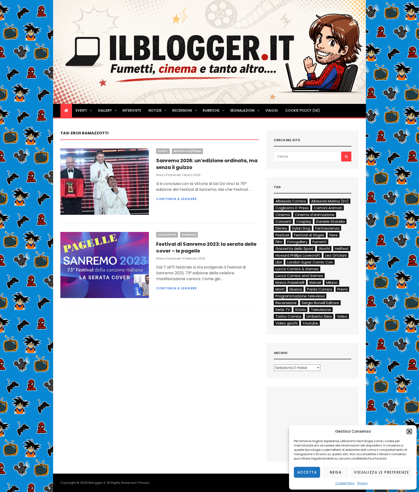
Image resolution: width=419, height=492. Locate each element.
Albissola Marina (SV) (330, 201)
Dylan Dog (301, 228)
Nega (335, 472)
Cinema (282, 214)
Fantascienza (327, 228)
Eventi (81, 110)
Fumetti (320, 241)
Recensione (286, 302)
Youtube (310, 323)
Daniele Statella (330, 221)
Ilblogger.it (97, 482)
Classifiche (167, 235)
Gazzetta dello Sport (294, 248)
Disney (281, 228)
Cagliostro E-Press (292, 207)
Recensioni (182, 110)
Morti (279, 289)
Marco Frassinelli (168, 175)
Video (342, 316)
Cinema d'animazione (314, 214)
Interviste (131, 110)
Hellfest (342, 248)
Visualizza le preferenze (381, 472)
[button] (409, 431)
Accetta (307, 472)
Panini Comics (319, 289)
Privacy (362, 483)
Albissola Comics (290, 201)
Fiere (333, 235)
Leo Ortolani (336, 255)
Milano (332, 282)
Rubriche (211, 110)
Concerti (283, 221)
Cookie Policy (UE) (302, 110)
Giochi (324, 248)
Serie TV (282, 309)
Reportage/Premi (187, 151)
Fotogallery (297, 241)
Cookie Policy (345, 483)
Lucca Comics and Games (299, 275)
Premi (342, 289)
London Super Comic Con (310, 262)
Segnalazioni (242, 110)
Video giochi (286, 323)
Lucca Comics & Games (297, 268)
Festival (282, 235)
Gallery (105, 110)
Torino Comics (288, 316)
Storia (300, 309)
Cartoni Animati (328, 207)
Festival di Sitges (309, 235)
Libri (278, 262)
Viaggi (271, 110)
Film (278, 241)
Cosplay (303, 221)
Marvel (315, 282)
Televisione (321, 309)
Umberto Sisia (319, 316)
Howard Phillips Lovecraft (297, 255)
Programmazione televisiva (300, 296)
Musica (296, 289)
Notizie (154, 110)
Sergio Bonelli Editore (320, 302)
